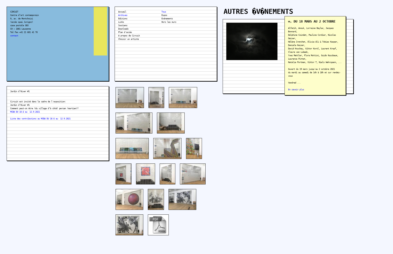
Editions (122, 19)
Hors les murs (168, 22)
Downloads (123, 29)
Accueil (122, 12)
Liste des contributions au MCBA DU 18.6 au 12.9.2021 (40, 119)
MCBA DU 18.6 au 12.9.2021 (25, 112)
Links (121, 22)
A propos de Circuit (129, 36)
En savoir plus (296, 89)
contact (14, 36)
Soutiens (122, 25)
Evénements (167, 19)
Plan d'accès (125, 32)
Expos (164, 15)
